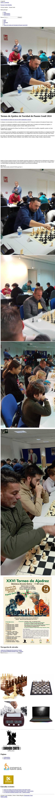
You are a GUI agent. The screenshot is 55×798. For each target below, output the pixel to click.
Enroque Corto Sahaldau (6, 5)
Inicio (4, 12)
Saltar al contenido (5, 2)
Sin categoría (28, 119)
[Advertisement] (27, 149)
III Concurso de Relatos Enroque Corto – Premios (12, 651)
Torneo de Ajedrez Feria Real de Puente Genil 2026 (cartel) (16, 789)
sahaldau (23, 119)
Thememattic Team (28, 795)
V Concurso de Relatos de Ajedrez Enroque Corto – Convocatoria (18, 791)
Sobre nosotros (6, 14)
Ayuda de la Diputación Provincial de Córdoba (11, 650)
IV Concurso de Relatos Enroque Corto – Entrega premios (16, 792)
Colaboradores (6, 13)
